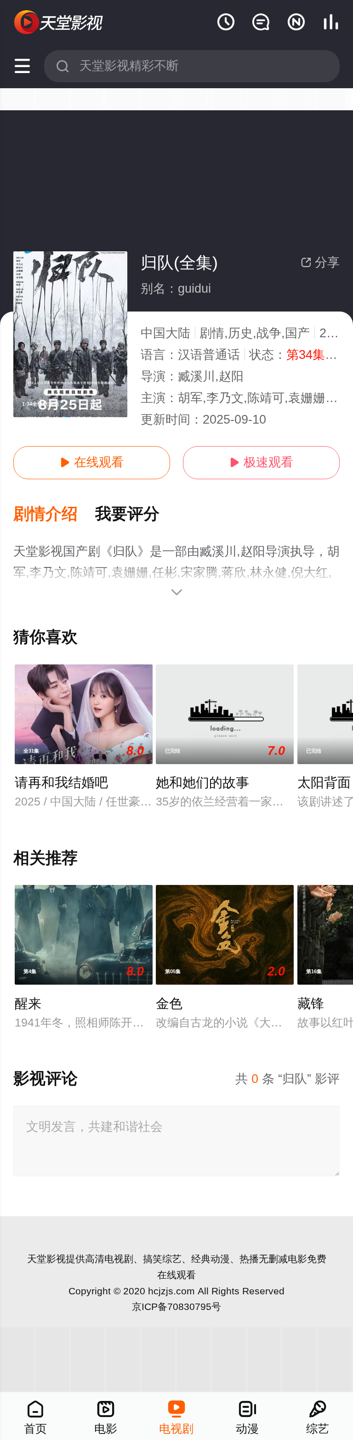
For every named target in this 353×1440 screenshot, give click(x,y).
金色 (169, 1003)
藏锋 (310, 1003)
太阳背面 (324, 782)
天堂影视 (46, 1258)
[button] (54, 514)
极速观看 (261, 462)
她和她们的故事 (202, 782)
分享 (320, 262)
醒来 (28, 1003)
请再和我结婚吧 (61, 782)
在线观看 (92, 462)
